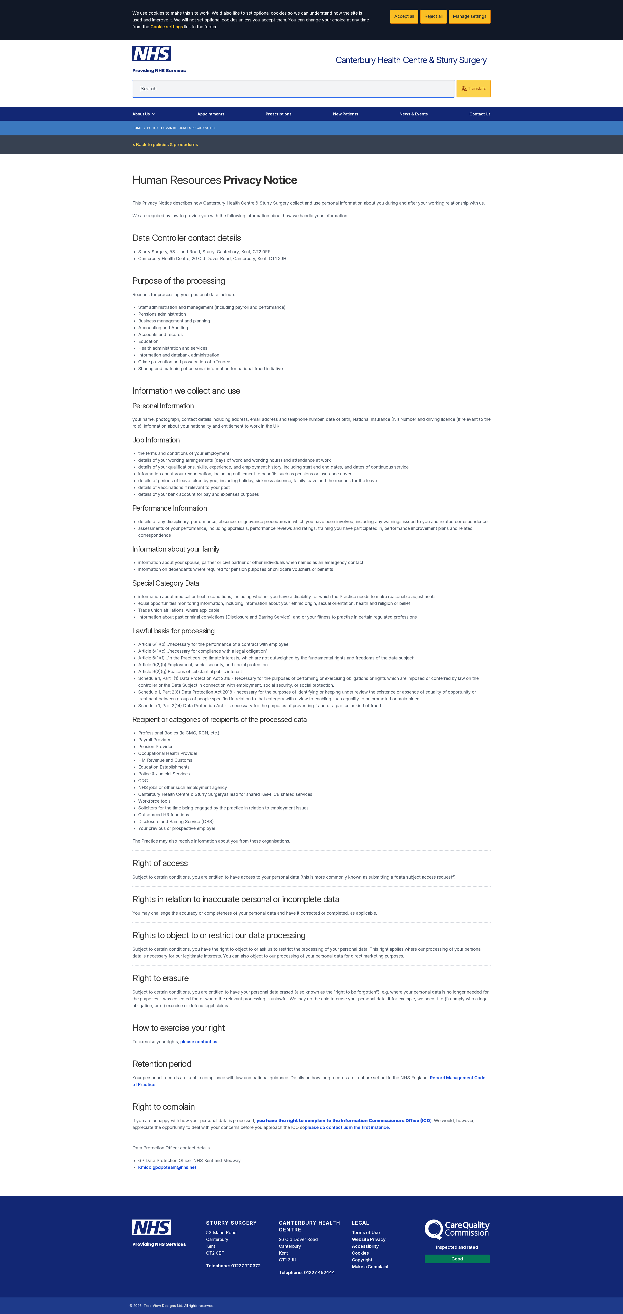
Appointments (210, 114)
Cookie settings (166, 26)
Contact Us (480, 114)
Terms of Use (366, 1232)
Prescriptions (279, 114)
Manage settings (469, 16)
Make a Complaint (370, 1266)
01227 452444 (319, 1272)
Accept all (404, 16)
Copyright (362, 1259)
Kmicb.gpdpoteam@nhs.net (167, 1167)
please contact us (198, 1041)
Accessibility (365, 1246)
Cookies (360, 1253)
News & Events (414, 114)
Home (136, 128)
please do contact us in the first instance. (347, 1127)
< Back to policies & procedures (165, 144)
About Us (141, 114)
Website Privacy (368, 1239)
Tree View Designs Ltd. (163, 1306)
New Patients (345, 114)
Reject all (433, 16)
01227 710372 (246, 1265)
